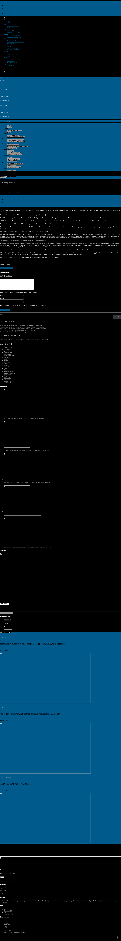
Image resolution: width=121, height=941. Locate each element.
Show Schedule (11, 30)
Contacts (7, 931)
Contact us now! (10, 10)
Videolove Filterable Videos (15, 42)
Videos (6, 5)
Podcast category (12, 48)
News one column (12, 62)
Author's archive (6, 268)
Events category (12, 54)
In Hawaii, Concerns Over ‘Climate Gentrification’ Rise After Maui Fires (29, 339)
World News (7, 184)
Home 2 (9, 23)
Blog (5, 926)
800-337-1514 (4, 891)
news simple (10, 61)
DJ (4, 351)
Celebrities (6, 349)
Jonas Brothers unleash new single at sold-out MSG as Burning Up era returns (22, 327)
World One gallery (13, 26)
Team (6, 4)
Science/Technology (9, 182)
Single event (11, 56)
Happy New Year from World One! (15, 784)
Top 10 (6, 8)
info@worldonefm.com (6, 894)
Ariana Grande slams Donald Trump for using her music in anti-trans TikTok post (22, 332)
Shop (5, 64)
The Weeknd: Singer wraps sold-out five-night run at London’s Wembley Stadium (23, 328)
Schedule (7, 2)
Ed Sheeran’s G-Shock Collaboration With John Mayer (24, 865)
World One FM (7, 873)
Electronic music (8, 352)
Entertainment (7, 354)
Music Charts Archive (13, 35)
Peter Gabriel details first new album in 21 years (22, 854)
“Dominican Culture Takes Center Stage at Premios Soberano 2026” (30, 714)
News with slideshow (13, 59)
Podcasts (6, 45)
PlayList (6, 370)
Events (6, 51)
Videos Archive (11, 40)
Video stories (7, 378)
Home (5, 19)
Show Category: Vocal (14, 32)
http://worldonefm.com (6, 888)
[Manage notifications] (117, 937)
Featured (6, 360)
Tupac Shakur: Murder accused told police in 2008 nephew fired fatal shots (21, 325)
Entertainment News (9, 355)
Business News (8, 347)
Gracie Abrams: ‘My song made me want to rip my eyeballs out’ (18, 330)
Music (5, 365)
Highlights (6, 363)
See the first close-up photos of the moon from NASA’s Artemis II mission (32, 644)
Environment (7, 357)
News (6, 7)
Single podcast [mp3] (13, 50)
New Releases (8, 367)
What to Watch (8, 379)
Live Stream (7, 121)
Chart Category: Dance (14, 37)
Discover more (4, 902)
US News (6, 376)
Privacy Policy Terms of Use (14, 932)
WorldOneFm (14, 192)
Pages (5, 24)
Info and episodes (6, 613)
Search (2, 314)
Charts (6, 34)
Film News (7, 362)
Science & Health (8, 371)
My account (10, 65)
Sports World (7, 374)
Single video (10, 43)
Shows (5, 29)
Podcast (7, 924)
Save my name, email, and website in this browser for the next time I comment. (24, 305)
